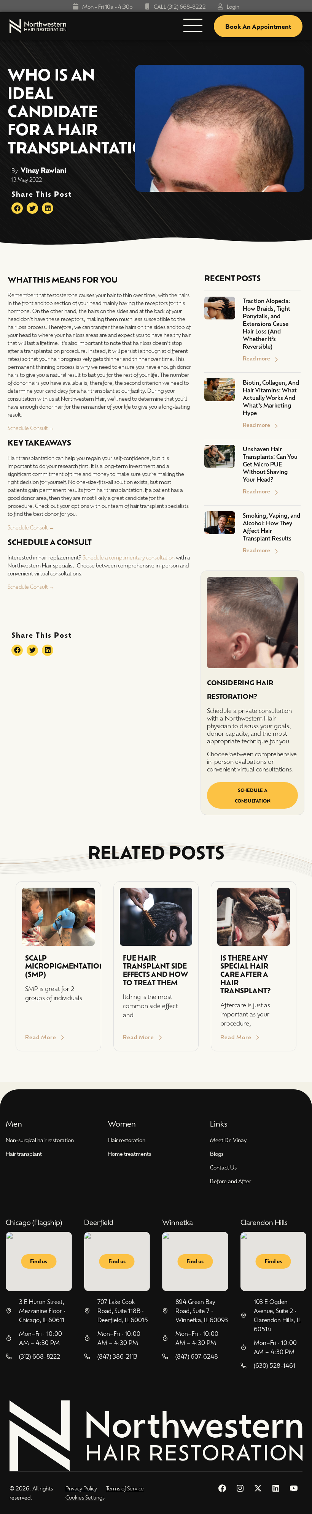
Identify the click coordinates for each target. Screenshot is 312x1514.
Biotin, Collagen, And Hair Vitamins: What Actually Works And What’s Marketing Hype (271, 397)
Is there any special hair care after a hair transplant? (245, 974)
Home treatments (129, 1153)
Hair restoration (126, 1139)
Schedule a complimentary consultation (129, 557)
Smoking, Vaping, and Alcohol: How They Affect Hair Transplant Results (271, 526)
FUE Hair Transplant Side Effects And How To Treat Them (155, 970)
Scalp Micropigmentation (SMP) (65, 966)
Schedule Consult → (31, 427)
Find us (38, 1261)
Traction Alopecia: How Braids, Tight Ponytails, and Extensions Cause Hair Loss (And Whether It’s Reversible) (266, 323)
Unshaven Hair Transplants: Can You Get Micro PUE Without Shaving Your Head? (270, 464)
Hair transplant (24, 1153)
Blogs (216, 1153)
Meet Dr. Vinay (228, 1139)
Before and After (230, 1180)
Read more (256, 358)
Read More (40, 1037)
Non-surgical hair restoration (40, 1139)
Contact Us (223, 1167)
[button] (17, 208)
